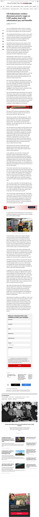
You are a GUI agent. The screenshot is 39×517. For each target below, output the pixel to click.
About (35, 1)
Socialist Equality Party (15, 8)
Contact (33, 1)
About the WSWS (26, 8)
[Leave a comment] (3, 47)
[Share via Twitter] (3, 33)
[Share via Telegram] (3, 38)
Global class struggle (16, 390)
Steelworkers (10, 398)
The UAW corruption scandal (25, 390)
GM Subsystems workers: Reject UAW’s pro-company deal (11, 375)
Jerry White (8, 23)
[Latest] (3, 7)
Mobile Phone (10, 333)
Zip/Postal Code (11, 338)
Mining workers (15, 398)
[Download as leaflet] (3, 44)
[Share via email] (3, 41)
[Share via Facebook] (3, 30)
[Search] (38, 7)
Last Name (10, 324)
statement (9, 159)
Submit (19, 365)
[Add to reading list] (3, 49)
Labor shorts (14, 399)
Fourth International (5, 8)
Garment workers (4, 399)
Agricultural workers (21, 398)
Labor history (10, 399)
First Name (10, 319)
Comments (10, 347)
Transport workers (4, 398)
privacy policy (24, 361)
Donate (35, 8)
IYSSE (21, 8)
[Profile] (37, 1)
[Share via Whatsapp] (3, 36)
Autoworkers (9, 390)
